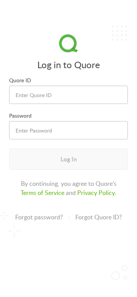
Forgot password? (39, 217)
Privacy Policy (96, 192)
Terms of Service (42, 192)
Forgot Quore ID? (98, 217)
